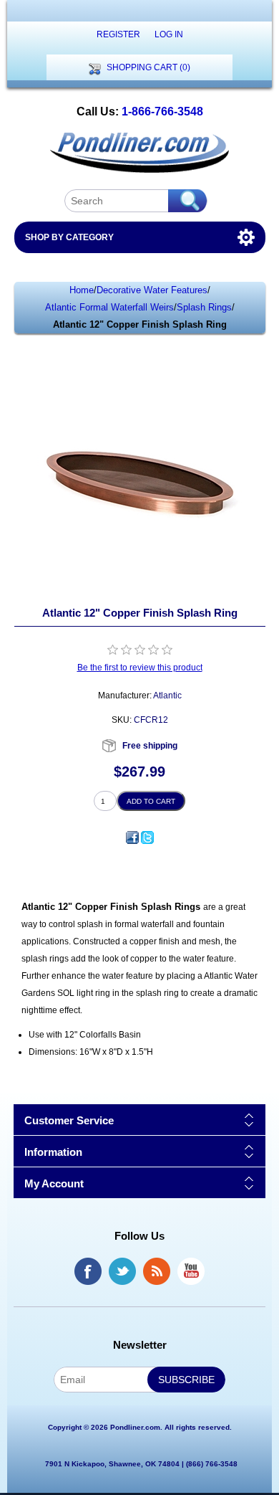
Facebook (88, 1271)
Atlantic (167, 695)
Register (118, 34)
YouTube (191, 1271)
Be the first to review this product (139, 668)
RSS (156, 1271)
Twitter (122, 1271)
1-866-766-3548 (162, 111)
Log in (169, 34)
